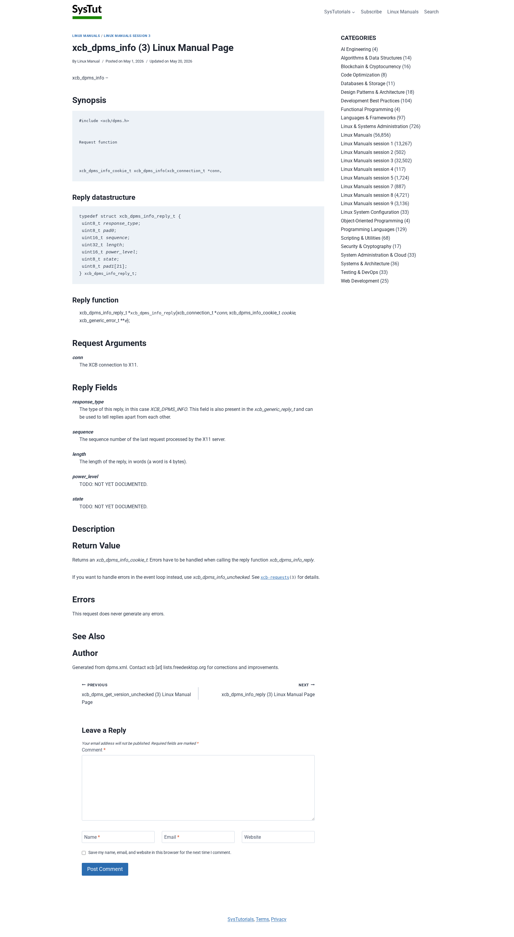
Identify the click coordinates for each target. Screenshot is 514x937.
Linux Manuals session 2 (367, 152)
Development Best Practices (370, 101)
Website (252, 837)
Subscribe (371, 12)
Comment (94, 750)
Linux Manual (88, 61)
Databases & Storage (363, 83)
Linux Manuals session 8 (367, 195)
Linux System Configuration (370, 212)
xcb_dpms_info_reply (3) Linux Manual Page (268, 690)
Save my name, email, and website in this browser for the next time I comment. (159, 852)
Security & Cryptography (366, 246)
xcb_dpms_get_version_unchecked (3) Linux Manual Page (136, 694)
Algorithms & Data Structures (371, 58)
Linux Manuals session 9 (367, 203)
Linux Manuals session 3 (127, 36)
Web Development (360, 281)
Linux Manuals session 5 (367, 178)
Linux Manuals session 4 (367, 169)
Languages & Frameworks (368, 118)
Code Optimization (360, 75)
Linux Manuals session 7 (367, 186)
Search (431, 12)
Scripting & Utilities (360, 238)
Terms (262, 919)
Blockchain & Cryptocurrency (371, 66)
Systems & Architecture (365, 263)
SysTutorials (241, 919)
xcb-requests (275, 577)
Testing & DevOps (359, 272)
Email (171, 837)
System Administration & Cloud (373, 255)
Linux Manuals (403, 12)
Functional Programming (367, 109)
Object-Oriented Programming (372, 221)
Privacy (278, 919)
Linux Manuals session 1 (367, 143)
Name (92, 837)
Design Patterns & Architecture (373, 92)
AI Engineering (356, 49)
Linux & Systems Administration (374, 126)
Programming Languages (367, 229)
